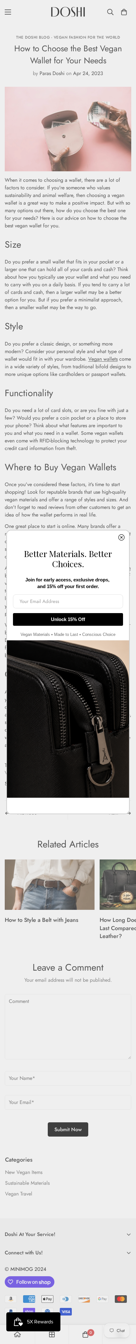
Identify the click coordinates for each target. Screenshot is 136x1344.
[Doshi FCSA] (68, 12)
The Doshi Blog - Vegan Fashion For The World (68, 37)
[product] (17, 1334)
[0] (124, 12)
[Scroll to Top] (124, 1310)
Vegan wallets (103, 359)
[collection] (52, 1334)
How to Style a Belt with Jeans (41, 920)
